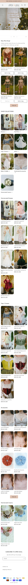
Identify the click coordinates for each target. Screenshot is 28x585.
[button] (2, 5)
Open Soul (16, 582)
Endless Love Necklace (5, 491)
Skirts (15, 151)
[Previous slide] (11, 36)
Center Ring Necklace (5, 427)
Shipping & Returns (7, 569)
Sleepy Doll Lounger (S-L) (19, 221)
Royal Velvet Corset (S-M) (19, 375)
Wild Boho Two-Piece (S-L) (19, 96)
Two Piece (16, 131)
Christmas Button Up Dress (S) (20, 270)
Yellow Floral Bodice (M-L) (6, 375)
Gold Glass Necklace (4, 448)
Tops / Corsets (4, 151)
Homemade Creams (6, 192)
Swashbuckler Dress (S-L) (5, 221)
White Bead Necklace (18, 448)
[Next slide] (16, 36)
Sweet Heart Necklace (18, 491)
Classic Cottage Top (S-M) (6, 326)
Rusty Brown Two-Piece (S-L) (6, 67)
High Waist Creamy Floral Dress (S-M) (7, 271)
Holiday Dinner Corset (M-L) (6, 399)
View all (14, 105)
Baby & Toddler (4, 171)
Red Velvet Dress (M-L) (5, 295)
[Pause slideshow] (26, 36)
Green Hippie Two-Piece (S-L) (6, 96)
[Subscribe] (23, 558)
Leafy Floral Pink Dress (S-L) (19, 245)
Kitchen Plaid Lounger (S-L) (19, 326)
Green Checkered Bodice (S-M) (20, 350)
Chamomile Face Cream (5, 522)
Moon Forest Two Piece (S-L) (19, 67)
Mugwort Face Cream (18, 522)
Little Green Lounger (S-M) (6, 350)
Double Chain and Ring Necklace (20, 427)
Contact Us (5, 566)
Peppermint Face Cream (5, 543)
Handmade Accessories (20, 171)
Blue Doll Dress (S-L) (5, 245)
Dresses (3, 131)
